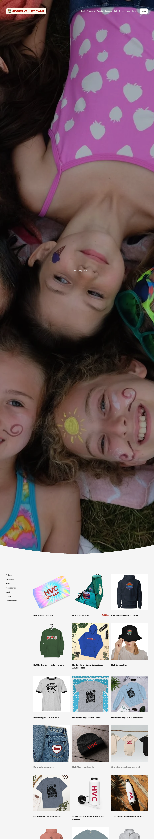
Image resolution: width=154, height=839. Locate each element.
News (121, 11)
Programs (91, 11)
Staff (115, 11)
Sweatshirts (10, 579)
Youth (8, 596)
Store (128, 11)
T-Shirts (9, 575)
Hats (8, 584)
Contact (135, 11)
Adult (8, 592)
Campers (108, 11)
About (82, 11)
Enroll (144, 11)
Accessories (11, 588)
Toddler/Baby (11, 601)
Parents (100, 11)
